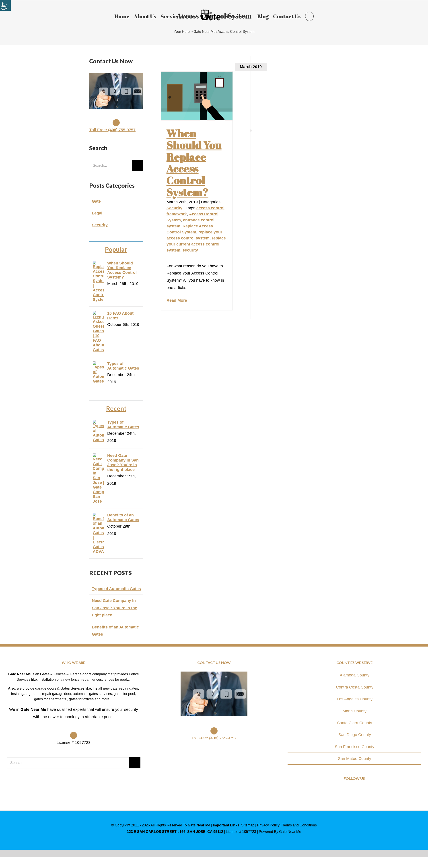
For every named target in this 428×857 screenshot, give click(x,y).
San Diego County (354, 734)
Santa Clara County (354, 723)
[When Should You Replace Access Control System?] (197, 96)
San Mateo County (354, 758)
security (190, 250)
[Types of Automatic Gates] (98, 365)
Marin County (354, 711)
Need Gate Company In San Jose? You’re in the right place (123, 462)
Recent (116, 408)
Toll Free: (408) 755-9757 (112, 130)
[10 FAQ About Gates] (98, 314)
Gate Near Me (204, 31)
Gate (96, 201)
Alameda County (354, 675)
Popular (116, 249)
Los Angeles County (354, 699)
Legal (97, 213)
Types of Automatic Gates (123, 365)
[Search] (307, 15)
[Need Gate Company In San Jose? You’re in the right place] (98, 457)
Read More (177, 300)
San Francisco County (354, 747)
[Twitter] (354, 791)
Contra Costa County (354, 687)
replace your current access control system (196, 244)
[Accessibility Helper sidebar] (5, 5)
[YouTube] (360, 791)
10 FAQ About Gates (120, 315)
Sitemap (247, 825)
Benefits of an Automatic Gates (123, 517)
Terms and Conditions (299, 825)
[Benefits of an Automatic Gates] (98, 516)
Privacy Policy (268, 825)
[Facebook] (348, 791)
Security (174, 208)
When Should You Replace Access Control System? (194, 162)
